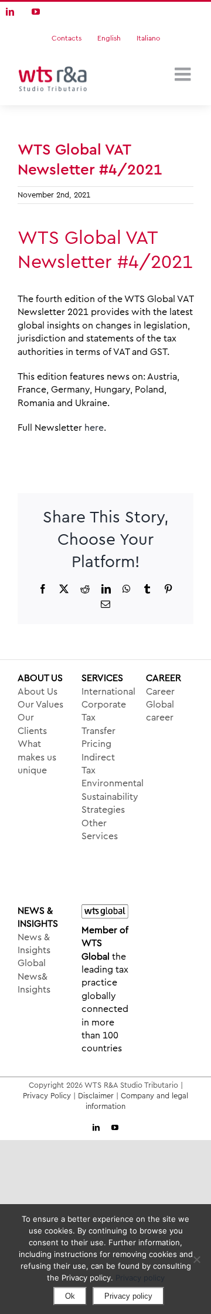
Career (160, 691)
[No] (196, 1259)
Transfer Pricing (98, 737)
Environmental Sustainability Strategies (105, 796)
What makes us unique (37, 757)
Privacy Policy (47, 1096)
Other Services (99, 830)
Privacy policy (140, 1277)
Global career (160, 711)
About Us (37, 691)
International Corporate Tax (105, 705)
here (94, 428)
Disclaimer (96, 1096)
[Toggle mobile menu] (184, 74)
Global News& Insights (34, 976)
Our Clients (32, 724)
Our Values (40, 704)
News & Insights (34, 944)
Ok (70, 1296)
